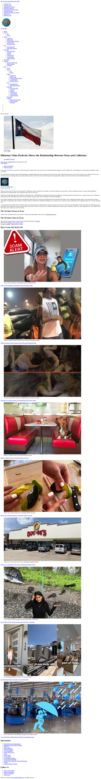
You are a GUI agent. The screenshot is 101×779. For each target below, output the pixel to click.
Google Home (10, 42)
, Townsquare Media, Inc (18, 777)
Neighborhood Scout (51, 214)
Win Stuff (6, 50)
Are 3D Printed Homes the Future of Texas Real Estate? (15, 679)
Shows (8, 35)
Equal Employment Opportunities (12, 744)
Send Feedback (11, 64)
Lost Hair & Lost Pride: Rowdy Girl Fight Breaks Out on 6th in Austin (18, 400)
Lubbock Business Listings (10, 764)
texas (14, 222)
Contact (6, 61)
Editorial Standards (8, 749)
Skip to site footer (15, 1)
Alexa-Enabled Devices (13, 41)
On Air (5, 32)
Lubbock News (15, 224)
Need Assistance (8, 748)
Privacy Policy (7, 756)
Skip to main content (6, 1)
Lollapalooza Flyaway (9, 7)
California (9, 222)
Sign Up (9, 54)
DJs (8, 34)
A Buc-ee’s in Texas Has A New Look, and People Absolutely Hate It (18, 564)
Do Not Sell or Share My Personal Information (15, 761)
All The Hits (4, 28)
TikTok (18, 222)
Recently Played (11, 44)
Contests (9, 52)
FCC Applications (8, 751)
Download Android (12, 48)
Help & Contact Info (12, 62)
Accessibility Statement (9, 758)
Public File (6, 746)
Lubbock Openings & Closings (11, 12)
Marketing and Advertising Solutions (13, 745)
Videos (21, 224)
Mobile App (10, 40)
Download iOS (11, 47)
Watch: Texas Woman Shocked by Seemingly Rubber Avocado (16, 515)
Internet (8, 224)
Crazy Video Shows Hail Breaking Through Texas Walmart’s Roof (17, 737)
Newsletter (6, 60)
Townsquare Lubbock (6, 162)
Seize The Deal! (11, 51)
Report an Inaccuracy (9, 752)
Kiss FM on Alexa (8, 11)
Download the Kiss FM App (11, 9)
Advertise (9, 65)
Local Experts (10, 57)
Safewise (37, 221)
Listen (5, 37)
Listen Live (10, 38)
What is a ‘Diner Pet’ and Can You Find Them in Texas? (15, 458)
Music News (7, 14)
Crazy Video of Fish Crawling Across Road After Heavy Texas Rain (18, 622)
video (21, 222)
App (5, 45)
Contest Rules (10, 55)
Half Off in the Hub (9, 8)
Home (5, 31)
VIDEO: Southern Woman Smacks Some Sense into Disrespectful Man (18, 343)
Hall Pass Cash (7, 5)
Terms (5, 754)
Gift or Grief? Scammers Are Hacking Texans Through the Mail (17, 285)
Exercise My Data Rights (10, 759)
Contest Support (11, 58)
